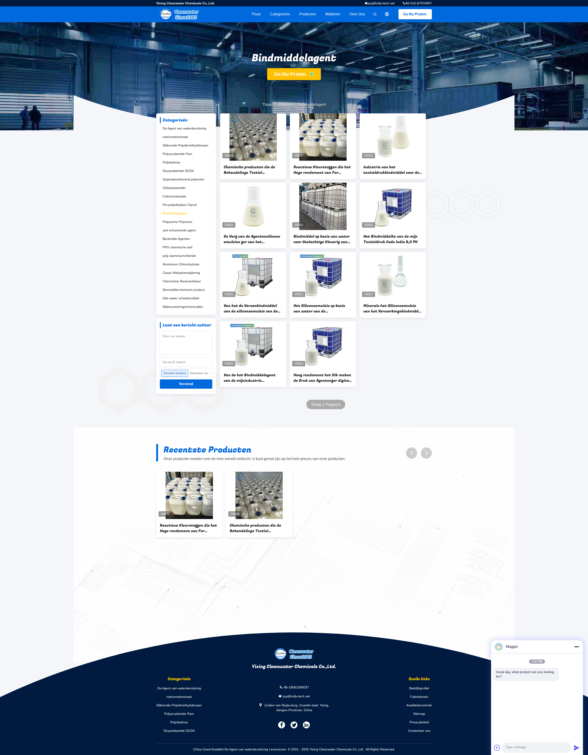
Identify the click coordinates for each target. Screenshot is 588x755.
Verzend (186, 384)
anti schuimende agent (179, 230)
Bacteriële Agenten (176, 239)
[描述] (387, 14)
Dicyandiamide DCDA (178, 171)
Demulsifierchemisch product (184, 290)
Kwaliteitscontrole (419, 705)
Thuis (256, 14)
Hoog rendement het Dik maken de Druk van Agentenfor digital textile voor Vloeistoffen (322, 377)
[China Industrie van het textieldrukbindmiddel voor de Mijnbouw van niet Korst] (393, 137)
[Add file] (497, 748)
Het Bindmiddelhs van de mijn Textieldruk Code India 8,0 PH (390, 239)
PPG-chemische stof (177, 247)
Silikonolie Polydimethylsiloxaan (185, 145)
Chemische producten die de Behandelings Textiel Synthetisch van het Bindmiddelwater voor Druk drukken (249, 169)
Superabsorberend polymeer (183, 179)
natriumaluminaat (175, 137)
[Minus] (576, 646)
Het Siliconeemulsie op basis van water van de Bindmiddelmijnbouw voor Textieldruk (319, 308)
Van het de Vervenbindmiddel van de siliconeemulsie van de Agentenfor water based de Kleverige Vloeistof (251, 308)
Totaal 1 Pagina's (325, 404)
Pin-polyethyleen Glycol (180, 205)
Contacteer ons (419, 731)
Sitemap (419, 714)
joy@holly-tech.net (381, 3)
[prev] (411, 453)
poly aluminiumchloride (179, 256)
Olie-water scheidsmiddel (181, 298)
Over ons (357, 14)
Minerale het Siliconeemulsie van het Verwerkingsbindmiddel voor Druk (392, 308)
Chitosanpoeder (174, 188)
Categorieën (280, 14)
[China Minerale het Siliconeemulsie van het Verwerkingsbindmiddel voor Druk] (393, 275)
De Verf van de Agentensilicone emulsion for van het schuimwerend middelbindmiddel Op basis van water (252, 239)
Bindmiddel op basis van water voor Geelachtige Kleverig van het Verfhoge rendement (322, 239)
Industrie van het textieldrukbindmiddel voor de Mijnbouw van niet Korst (391, 169)
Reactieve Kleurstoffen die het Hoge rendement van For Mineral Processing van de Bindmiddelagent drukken (322, 169)
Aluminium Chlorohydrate (181, 264)
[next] (426, 453)
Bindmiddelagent (175, 213)
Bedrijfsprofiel (419, 688)
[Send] (576, 748)
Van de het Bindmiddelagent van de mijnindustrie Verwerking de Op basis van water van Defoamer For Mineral (250, 377)
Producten (307, 14)
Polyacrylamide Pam (177, 154)
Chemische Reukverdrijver (182, 281)
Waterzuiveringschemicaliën (183, 307)
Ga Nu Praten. (415, 14)
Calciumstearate (174, 196)
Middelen (332, 14)
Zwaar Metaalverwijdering (181, 273)
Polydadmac (172, 162)
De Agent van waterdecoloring (184, 128)
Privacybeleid (419, 722)
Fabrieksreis (419, 697)
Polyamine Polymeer (177, 222)
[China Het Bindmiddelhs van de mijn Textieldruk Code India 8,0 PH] (393, 206)
